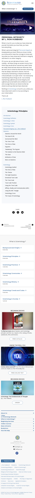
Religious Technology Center (9, 472)
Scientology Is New (9, 121)
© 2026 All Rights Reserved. (15, 492)
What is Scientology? (8, 8)
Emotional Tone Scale (11, 177)
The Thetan (8, 172)
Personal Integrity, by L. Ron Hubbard (14, 128)
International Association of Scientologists (12, 476)
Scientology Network (24, 465)
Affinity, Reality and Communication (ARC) (17, 188)
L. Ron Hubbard (7, 99)
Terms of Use (15, 493)
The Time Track (9, 141)
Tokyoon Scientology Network (8, 416)
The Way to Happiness (26, 478)
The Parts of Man (10, 144)
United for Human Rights (7, 485)
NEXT (30, 224)
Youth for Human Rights (22, 485)
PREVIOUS (6, 224)
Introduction (7, 115)
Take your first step (28, 8)
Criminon (3, 481)
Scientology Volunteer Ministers (9, 474)
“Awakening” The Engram (12, 149)
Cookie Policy (8, 493)
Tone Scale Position (11, 183)
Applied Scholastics (20, 481)
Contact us (18, 447)
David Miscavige (20, 469)
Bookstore (4, 428)
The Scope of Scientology (12, 196)
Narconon (10, 481)
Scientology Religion (6, 467)
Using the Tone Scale (11, 185)
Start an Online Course (25, 472)
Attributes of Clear (10, 157)
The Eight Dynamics (11, 175)
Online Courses (6, 423)
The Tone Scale (9, 180)
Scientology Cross (8, 126)
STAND (16, 478)
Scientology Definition (9, 118)
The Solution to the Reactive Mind (15, 152)
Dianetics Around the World (13, 133)
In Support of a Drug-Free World (10, 483)
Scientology (12, 89)
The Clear (8, 154)
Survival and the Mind (11, 139)
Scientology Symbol (9, 123)
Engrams (7, 146)
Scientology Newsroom (7, 469)
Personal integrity (25, 50)
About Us (4, 413)
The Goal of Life (9, 136)
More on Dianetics (10, 160)
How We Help (5, 430)
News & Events (6, 426)
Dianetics (6, 131)
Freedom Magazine (6, 478)
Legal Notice (21, 493)
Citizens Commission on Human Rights (11, 487)
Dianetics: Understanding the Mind (26, 227)
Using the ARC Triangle (12, 190)
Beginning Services (7, 421)
